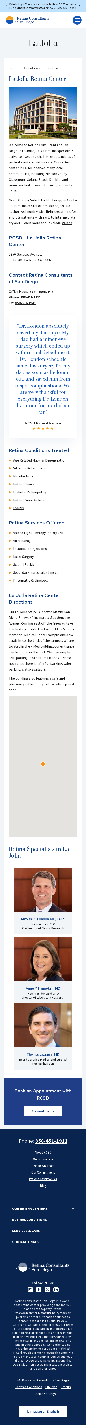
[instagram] (30, 1289)
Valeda (67, 223)
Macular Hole (23, 476)
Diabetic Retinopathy (29, 492)
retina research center (52, 1353)
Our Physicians (43, 1159)
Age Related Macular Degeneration (39, 460)
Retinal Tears (23, 484)
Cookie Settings (45, 1394)
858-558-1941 (25, 303)
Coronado (19, 1325)
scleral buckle (55, 1341)
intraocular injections (29, 1341)
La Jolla (50, 1321)
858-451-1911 (30, 297)
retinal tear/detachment (38, 1311)
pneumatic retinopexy (30, 1345)
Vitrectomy (21, 540)
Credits (66, 1387)
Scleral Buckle (24, 564)
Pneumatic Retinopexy (30, 580)
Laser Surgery (23, 556)
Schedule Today (66, 8)
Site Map (51, 1387)
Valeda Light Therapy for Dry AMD (38, 532)
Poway (61, 1321)
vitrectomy (64, 1337)
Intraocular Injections (30, 548)
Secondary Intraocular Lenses (35, 572)
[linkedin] (56, 1289)
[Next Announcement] (80, 6)
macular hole (49, 1313)
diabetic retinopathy (38, 1309)
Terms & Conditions (28, 1387)
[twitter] (47, 1289)
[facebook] (38, 1289)
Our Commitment (43, 1172)
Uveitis (18, 508)
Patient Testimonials (43, 1179)
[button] (43, 764)
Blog (43, 1186)
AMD (69, 1305)
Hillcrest (53, 1325)
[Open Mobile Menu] (77, 20)
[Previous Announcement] (6, 6)
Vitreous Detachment (29, 468)
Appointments (43, 1111)
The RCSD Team (43, 1166)
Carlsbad (34, 1325)
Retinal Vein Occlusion (30, 500)
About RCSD (43, 1152)
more (36, 1317)
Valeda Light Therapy (40, 1337)
